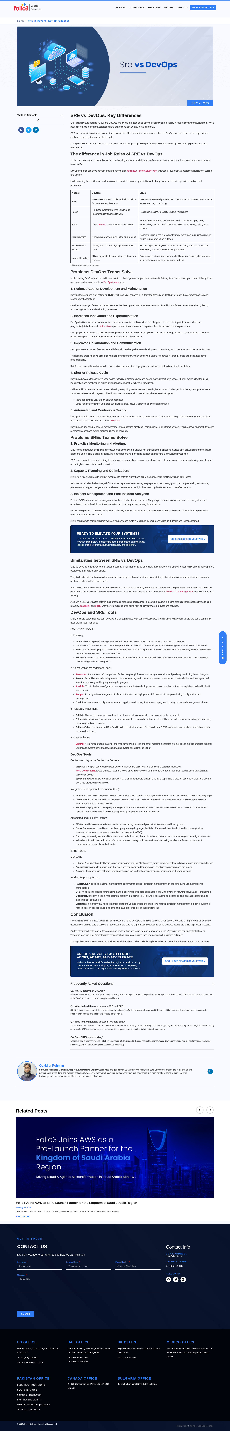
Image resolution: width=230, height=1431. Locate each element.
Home (20, 21)
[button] (61, 115)
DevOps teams (110, 282)
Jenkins (102, 224)
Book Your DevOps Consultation (185, 961)
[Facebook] (168, 1279)
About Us (182, 8)
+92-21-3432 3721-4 (30, 1409)
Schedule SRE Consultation (188, 539)
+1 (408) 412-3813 (174, 1266)
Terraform (81, 674)
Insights (168, 8)
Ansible (80, 686)
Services (121, 8)
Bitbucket (115, 420)
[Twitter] (175, 1279)
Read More (23, 1216)
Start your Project (203, 8)
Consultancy (137, 8)
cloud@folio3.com (174, 1256)
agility (98, 606)
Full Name (21, 1262)
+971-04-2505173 (79, 1361)
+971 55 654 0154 (80, 1357)
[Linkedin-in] (210, 1071)
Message (21, 1275)
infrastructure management (179, 591)
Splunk (79, 744)
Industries (154, 8)
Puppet (79, 694)
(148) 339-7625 (129, 1357)
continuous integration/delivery (141, 170)
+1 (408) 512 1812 (34, 1362)
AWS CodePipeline (86, 770)
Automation (105, 326)
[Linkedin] (183, 1279)
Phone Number (122, 1262)
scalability (85, 606)
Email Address (72, 1262)
